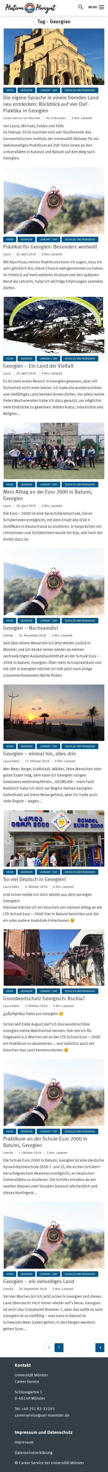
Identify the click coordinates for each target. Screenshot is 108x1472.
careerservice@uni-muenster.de (42, 1416)
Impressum (24, 1443)
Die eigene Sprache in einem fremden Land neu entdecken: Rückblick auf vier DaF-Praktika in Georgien (51, 104)
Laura (7, 254)
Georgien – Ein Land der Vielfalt (38, 366)
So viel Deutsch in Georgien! (34, 879)
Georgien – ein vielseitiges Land (38, 1281)
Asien (9, 90)
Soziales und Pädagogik (80, 90)
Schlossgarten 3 (28, 1392)
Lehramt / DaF (48, 90)
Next (99, 1347)
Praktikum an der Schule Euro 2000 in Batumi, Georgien (45, 1142)
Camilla (8, 635)
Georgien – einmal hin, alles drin (39, 754)
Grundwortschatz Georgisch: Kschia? (44, 998)
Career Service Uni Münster (21, 118)
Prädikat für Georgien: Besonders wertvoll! (50, 247)
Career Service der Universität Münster (51, 1463)
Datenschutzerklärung (33, 1453)
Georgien (26, 90)
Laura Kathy (11, 761)
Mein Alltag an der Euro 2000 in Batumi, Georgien (47, 495)
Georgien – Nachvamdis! (30, 628)
